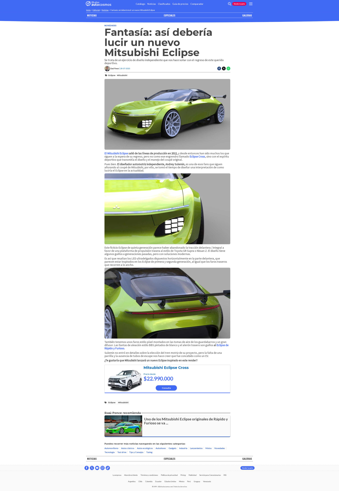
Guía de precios (180, 4)
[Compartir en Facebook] (219, 68)
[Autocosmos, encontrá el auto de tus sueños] (98, 4)
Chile (140, 481)
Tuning (149, 452)
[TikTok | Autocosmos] (108, 468)
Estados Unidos (170, 481)
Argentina (131, 481)
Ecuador (158, 481)
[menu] (250, 4)
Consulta (166, 388)
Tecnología (109, 452)
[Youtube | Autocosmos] (97, 468)
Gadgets (172, 448)
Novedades (110, 25)
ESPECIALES (169, 15)
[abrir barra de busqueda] (229, 3)
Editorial (96, 10)
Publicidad (193, 475)
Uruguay (197, 481)
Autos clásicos (127, 448)
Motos (208, 448)
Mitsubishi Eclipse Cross (166, 367)
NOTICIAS (92, 15)
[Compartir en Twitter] (224, 68)
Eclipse (111, 75)
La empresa (117, 475)
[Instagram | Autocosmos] (102, 468)
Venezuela (207, 481)
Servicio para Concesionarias (210, 475)
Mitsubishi (122, 75)
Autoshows (161, 448)
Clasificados (164, 4)
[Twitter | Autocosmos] (92, 468)
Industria (183, 448)
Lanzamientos (196, 448)
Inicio (88, 10)
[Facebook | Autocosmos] (86, 468)
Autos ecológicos (145, 448)
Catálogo (140, 4)
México (181, 481)
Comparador (196, 4)
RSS (225, 475)
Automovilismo (111, 448)
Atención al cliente (131, 475)
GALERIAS (247, 15)
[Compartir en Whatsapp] (228, 68)
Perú (189, 481)
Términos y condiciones (149, 475)
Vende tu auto (239, 4)
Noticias (151, 4)
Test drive (121, 452)
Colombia (148, 481)
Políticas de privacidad (169, 475)
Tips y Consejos (136, 452)
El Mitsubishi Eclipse (116, 153)
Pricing (183, 475)
